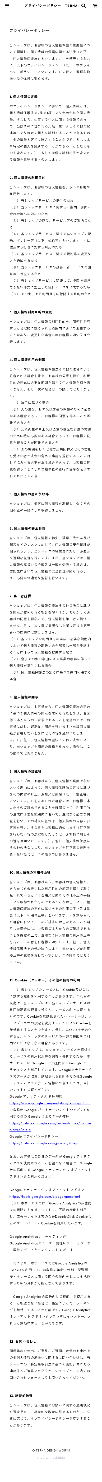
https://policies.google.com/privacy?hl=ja (44, 1143)
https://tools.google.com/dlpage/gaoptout (44, 1196)
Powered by (46, 1458)
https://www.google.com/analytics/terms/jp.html (50, 1103)
